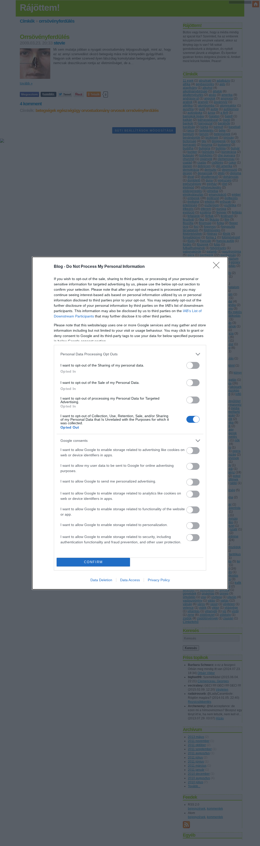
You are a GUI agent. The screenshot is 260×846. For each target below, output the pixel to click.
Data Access (130, 580)
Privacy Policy (159, 580)
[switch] (193, 365)
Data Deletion (101, 580)
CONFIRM (93, 562)
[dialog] (130, 423)
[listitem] (130, 354)
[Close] (218, 267)
